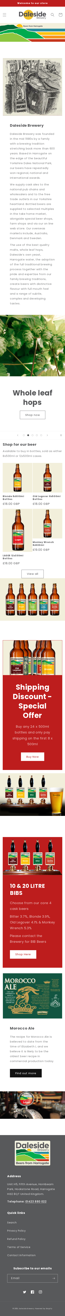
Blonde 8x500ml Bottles (13, 497)
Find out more (25, 1073)
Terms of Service (19, 1247)
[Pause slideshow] (61, 435)
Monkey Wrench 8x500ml (43, 543)
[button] (4, 15)
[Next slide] (47, 435)
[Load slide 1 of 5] (24, 435)
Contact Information (21, 1255)
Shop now (32, 415)
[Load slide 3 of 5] (32, 435)
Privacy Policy (16, 1230)
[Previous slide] (18, 435)
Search (12, 1222)
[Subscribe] (54, 1278)
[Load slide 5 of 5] (41, 435)
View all (32, 574)
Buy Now (32, 757)
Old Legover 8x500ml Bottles (46, 497)
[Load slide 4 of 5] (37, 435)
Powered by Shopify (43, 1309)
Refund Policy (16, 1239)
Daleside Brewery (26, 1309)
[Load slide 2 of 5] (28, 435)
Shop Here (23, 954)
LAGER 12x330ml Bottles (13, 557)
